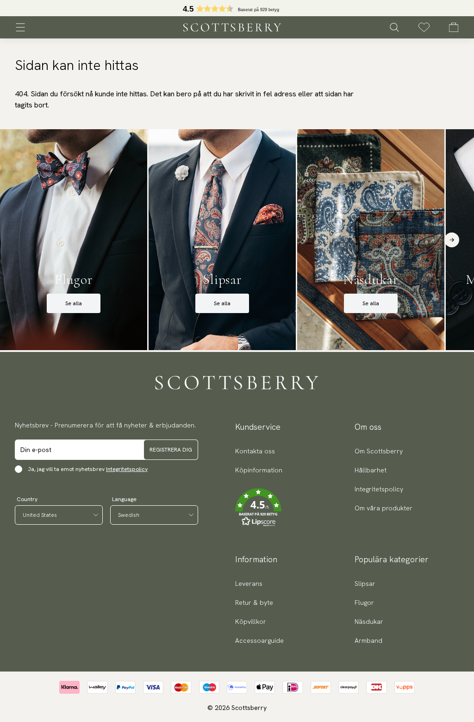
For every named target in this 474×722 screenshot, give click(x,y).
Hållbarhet (371, 470)
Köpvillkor (250, 621)
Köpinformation (258, 470)
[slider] (237, 8)
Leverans (248, 583)
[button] (258, 507)
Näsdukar (369, 621)
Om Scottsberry (379, 451)
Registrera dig (171, 449)
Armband (368, 640)
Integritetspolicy (127, 469)
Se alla (73, 303)
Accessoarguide (259, 640)
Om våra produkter (383, 508)
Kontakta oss (255, 451)
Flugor (364, 602)
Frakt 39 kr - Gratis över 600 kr (237, 8)
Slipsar (365, 583)
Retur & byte (254, 602)
